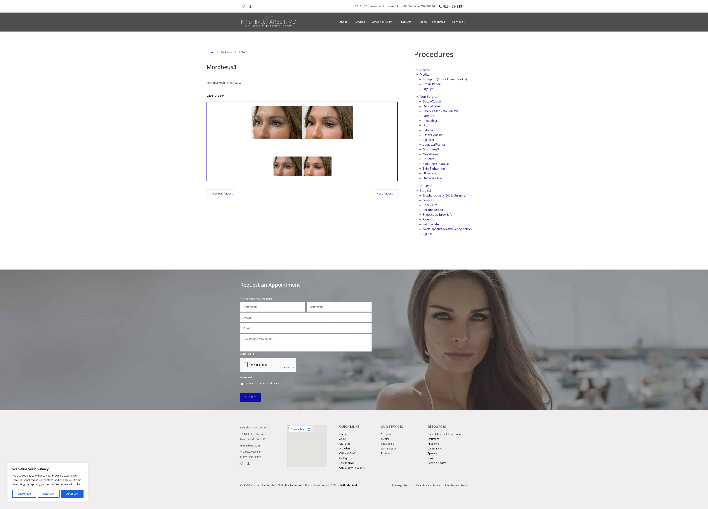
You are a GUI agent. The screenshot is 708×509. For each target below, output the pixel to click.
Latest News (435, 448)
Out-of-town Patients (352, 467)
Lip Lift (427, 234)
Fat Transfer (431, 224)
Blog (430, 458)
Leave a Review (437, 463)
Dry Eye (428, 89)
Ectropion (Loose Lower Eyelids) (445, 79)
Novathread (431, 154)
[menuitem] (345, 21)
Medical (425, 74)
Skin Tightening (434, 168)
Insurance (433, 439)
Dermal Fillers (432, 106)
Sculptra (428, 159)
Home (343, 434)
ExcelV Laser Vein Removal (441, 111)
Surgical (425, 191)
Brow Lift (429, 200)
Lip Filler (428, 140)
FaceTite (428, 116)
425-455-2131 (453, 6)
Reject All (48, 493)
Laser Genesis (432, 135)
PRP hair (426, 186)
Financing (433, 443)
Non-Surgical (429, 97)
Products (386, 453)
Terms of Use (412, 485)
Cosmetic (386, 434)
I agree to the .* (262, 383)
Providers (344, 448)
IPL (425, 125)
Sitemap (397, 485)
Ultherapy (430, 173)
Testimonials (347, 463)
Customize (24, 493)
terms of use (269, 383)
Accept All (72, 493)
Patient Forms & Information (445, 434)
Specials (432, 453)
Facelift (428, 219)
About (342, 439)
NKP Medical (348, 485)
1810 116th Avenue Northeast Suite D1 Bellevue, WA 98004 (395, 6)
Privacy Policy (431, 485)
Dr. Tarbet (345, 443)
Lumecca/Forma (434, 145)
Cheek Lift (430, 205)
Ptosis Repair (432, 84)
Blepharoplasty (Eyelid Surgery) (444, 195)
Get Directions (250, 445)
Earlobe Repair (433, 210)
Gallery (343, 458)
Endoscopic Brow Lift (437, 215)
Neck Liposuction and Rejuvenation (447, 229)
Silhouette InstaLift (436, 164)
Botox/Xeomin (432, 101)
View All (425, 70)
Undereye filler (433, 178)
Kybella (428, 130)
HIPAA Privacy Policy (454, 485)
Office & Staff (347, 453)
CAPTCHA (247, 354)
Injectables (430, 121)
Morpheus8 (431, 149)
